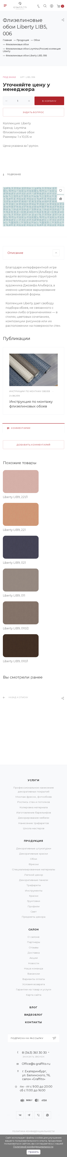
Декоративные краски (33, 853)
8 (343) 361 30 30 (34, 1052)
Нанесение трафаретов (33, 823)
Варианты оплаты (33, 979)
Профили (33, 906)
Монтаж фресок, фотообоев (33, 796)
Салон (33, 929)
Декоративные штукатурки (33, 848)
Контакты (33, 1022)
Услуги (33, 780)
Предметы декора (33, 916)
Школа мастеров (33, 828)
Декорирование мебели (33, 817)
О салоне (33, 936)
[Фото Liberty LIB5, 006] (33, 206)
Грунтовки (33, 901)
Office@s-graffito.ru (36, 1064)
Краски (33, 895)
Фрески (34, 864)
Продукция (33, 840)
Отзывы (33, 947)
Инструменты (33, 890)
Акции (33, 957)
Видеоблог (33, 1014)
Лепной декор (33, 874)
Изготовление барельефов (33, 812)
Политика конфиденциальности (33, 1131)
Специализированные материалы (33, 869)
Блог (33, 1007)
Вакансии (33, 973)
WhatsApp (47, 1115)
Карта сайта (33, 994)
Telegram (29, 1115)
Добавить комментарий (33, 444)
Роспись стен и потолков (33, 802)
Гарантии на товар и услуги (33, 989)
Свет (34, 911)
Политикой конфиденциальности (33, 1146)
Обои (33, 858)
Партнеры (33, 942)
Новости (33, 963)
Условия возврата (33, 984)
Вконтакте (20, 1115)
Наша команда (33, 968)
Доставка (34, 952)
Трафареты (33, 885)
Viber (38, 1115)
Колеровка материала (33, 807)
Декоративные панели (33, 880)
